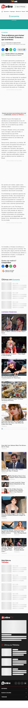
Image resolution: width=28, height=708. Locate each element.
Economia (14, 16)
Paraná (23, 11)
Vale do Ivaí (18, 11)
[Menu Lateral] (2, 11)
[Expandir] (26, 696)
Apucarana (6, 11)
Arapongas (12, 11)
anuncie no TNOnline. (18, 114)
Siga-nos (21, 49)
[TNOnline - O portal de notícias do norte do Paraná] (7, 6)
